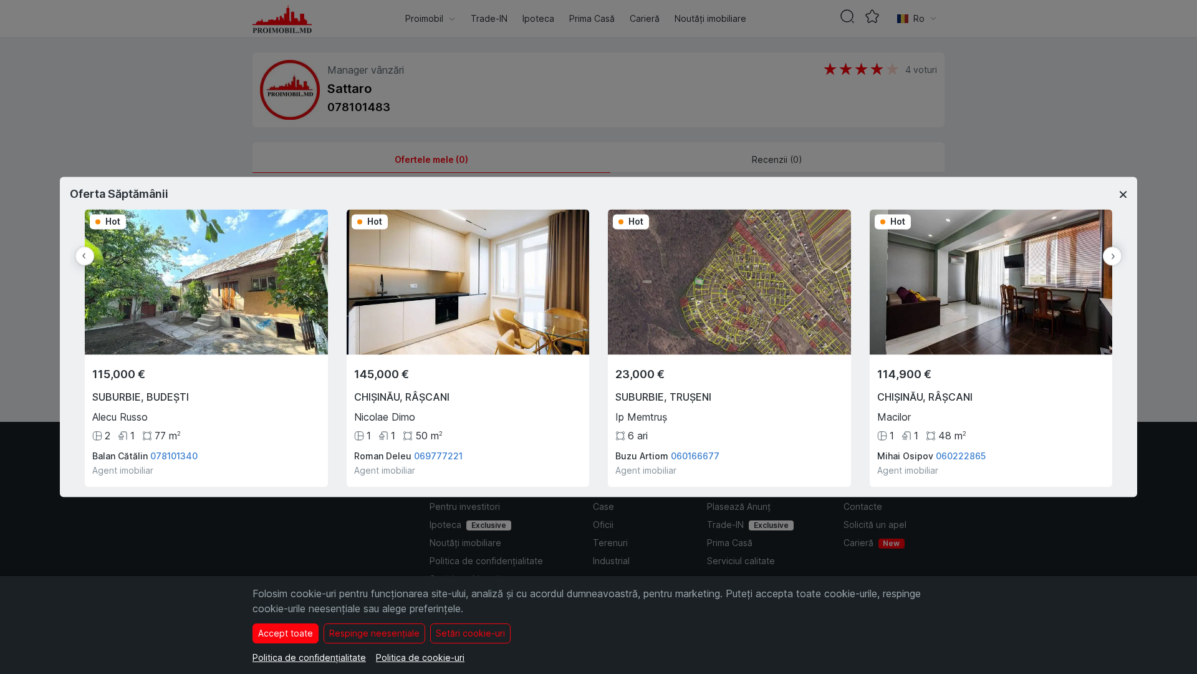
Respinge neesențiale (374, 633)
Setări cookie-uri (470, 633)
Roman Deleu (382, 456)
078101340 (174, 456)
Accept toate (285, 633)
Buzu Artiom (641, 456)
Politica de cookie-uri (420, 657)
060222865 (961, 456)
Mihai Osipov (905, 456)
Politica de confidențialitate (309, 657)
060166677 (695, 456)
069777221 (438, 456)
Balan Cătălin (120, 456)
